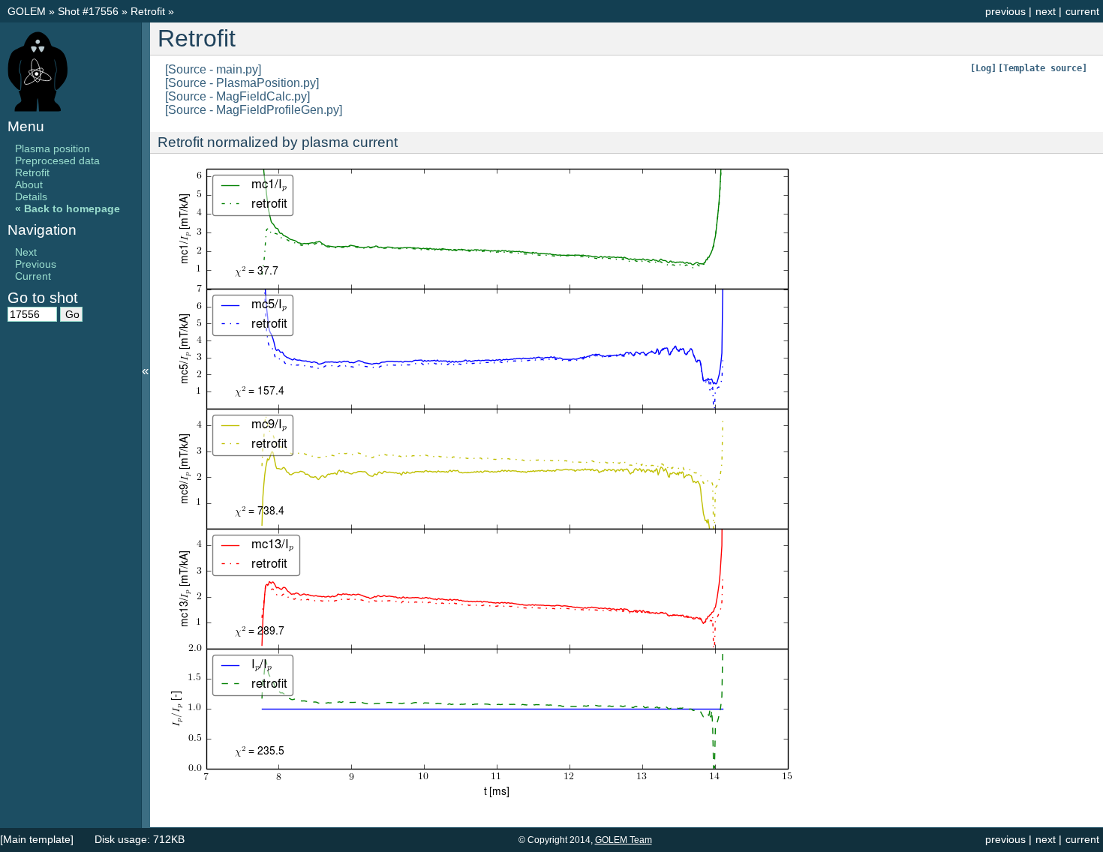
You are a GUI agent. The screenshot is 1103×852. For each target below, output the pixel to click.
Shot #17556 (88, 11)
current (1082, 11)
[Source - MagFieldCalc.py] (237, 96)
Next (26, 252)
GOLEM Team (623, 840)
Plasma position (52, 148)
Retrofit (149, 11)
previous (1005, 11)
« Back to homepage (67, 208)
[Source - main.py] (213, 69)
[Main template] (37, 839)
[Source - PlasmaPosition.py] (242, 82)
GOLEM (28, 11)
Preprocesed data (57, 160)
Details (31, 196)
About (29, 184)
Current (33, 276)
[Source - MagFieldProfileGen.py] (253, 110)
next (1045, 11)
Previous (35, 264)
